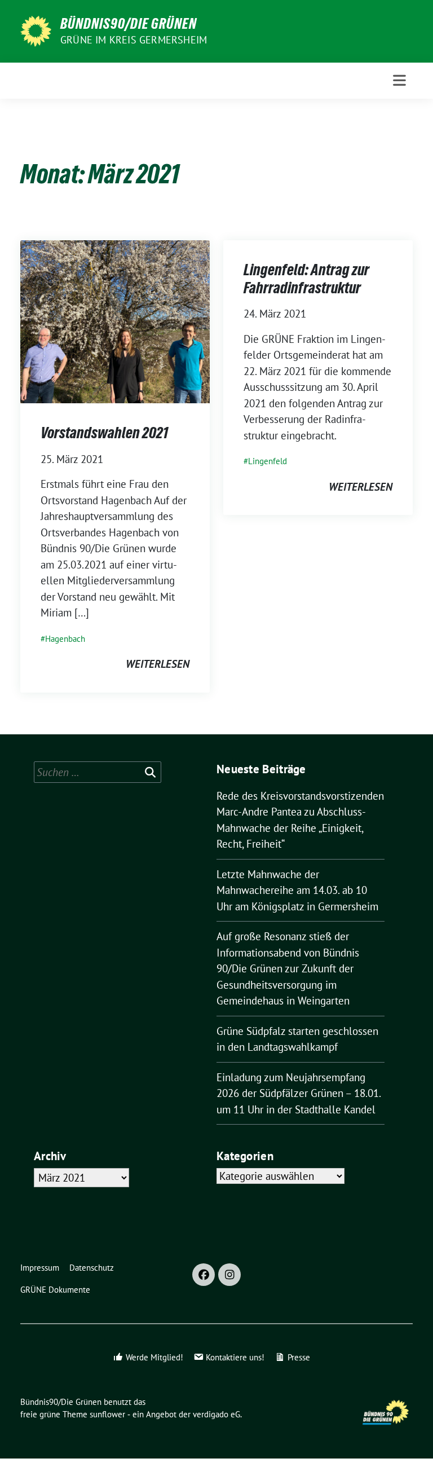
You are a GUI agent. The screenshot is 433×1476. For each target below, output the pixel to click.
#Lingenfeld (265, 461)
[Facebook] (203, 1274)
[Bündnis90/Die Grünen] (35, 30)
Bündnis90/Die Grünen (128, 23)
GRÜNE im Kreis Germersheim (133, 39)
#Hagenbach (63, 638)
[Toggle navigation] (399, 80)
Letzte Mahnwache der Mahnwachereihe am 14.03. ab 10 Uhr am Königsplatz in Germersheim (297, 890)
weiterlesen (157, 664)
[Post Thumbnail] (115, 320)
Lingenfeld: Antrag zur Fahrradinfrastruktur (306, 279)
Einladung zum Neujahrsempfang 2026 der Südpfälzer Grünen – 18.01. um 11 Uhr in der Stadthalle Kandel (298, 1093)
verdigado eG (216, 1414)
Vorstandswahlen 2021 (104, 433)
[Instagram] (229, 1274)
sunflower (107, 1414)
